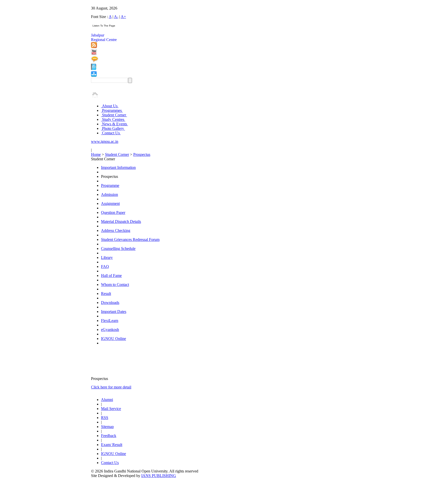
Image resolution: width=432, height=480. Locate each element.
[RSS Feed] (94, 47)
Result (106, 293)
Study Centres (113, 119)
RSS (104, 417)
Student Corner (114, 115)
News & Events (114, 124)
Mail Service (111, 408)
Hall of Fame (111, 275)
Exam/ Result (111, 444)
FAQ (105, 266)
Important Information (118, 167)
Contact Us (111, 133)
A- (116, 17)
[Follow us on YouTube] (94, 54)
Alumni (107, 399)
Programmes (112, 110)
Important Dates (113, 311)
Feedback (108, 435)
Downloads (110, 302)
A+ (123, 17)
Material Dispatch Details (121, 221)
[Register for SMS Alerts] (94, 61)
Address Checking (115, 230)
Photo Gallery (113, 128)
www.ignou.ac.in (104, 141)
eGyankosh (110, 329)
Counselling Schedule (118, 248)
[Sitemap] (94, 75)
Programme (110, 185)
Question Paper (113, 212)
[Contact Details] (93, 69)
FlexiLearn (109, 320)
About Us (109, 106)
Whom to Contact (115, 284)
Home (96, 154)
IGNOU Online (113, 338)
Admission (109, 194)
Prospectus (141, 154)
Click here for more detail (111, 387)
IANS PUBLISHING (158, 475)
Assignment (110, 203)
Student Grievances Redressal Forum (130, 239)
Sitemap (107, 426)
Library (107, 257)
